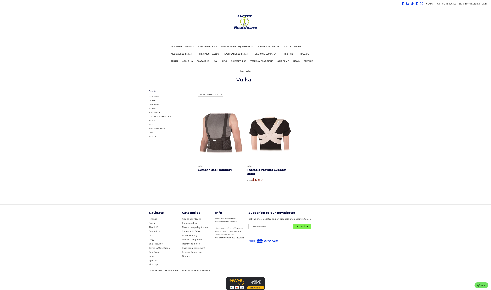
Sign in (463, 3)
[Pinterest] (412, 3)
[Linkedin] (417, 3)
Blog (224, 61)
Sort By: (202, 94)
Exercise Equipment (266, 53)
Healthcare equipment (235, 53)
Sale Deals (283, 61)
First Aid (288, 53)
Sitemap (153, 264)
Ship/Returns (238, 61)
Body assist (154, 96)
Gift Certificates (446, 3)
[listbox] (214, 94)
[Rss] (407, 3)
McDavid (153, 108)
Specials (308, 61)
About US (187, 61)
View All (152, 136)
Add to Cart (270, 139)
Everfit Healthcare (157, 128)
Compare (220, 136)
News (296, 61)
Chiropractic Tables (268, 46)
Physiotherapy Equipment (235, 46)
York (151, 124)
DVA (215, 61)
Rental (174, 61)
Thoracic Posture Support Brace (267, 172)
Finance (304, 53)
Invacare (153, 100)
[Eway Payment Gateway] (245, 283)
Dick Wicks (154, 104)
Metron (152, 120)
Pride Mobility (155, 112)
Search (430, 3)
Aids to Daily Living (181, 46)
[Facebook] (403, 3)
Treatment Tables (209, 53)
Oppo (151, 132)
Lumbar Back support (215, 170)
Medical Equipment (181, 53)
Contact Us (203, 61)
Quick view (220, 130)
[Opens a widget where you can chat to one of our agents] (481, 285)
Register (475, 3)
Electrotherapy (292, 46)
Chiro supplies (206, 46)
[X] (421, 3)
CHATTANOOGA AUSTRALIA (160, 116)
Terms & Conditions (261, 61)
